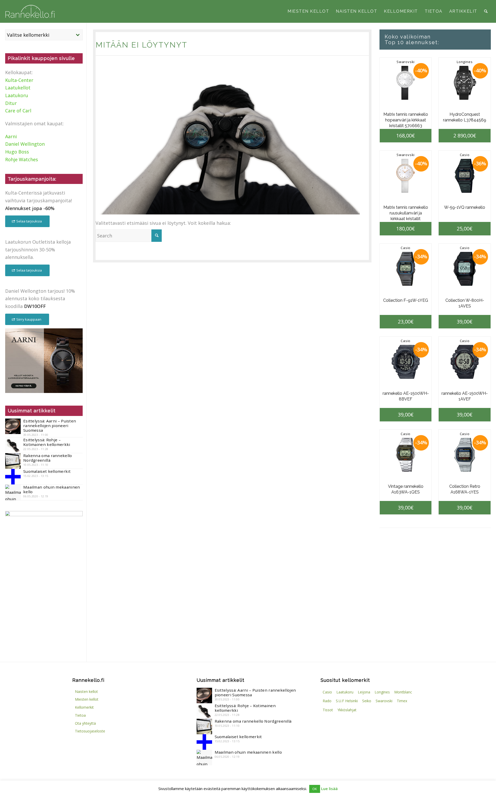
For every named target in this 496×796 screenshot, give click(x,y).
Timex (402, 700)
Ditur (11, 103)
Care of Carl (18, 110)
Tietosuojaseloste (90, 731)
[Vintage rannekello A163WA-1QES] (405, 455)
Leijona (364, 692)
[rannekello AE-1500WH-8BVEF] (405, 362)
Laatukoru (16, 95)
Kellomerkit (84, 707)
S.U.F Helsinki (347, 700)
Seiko (366, 700)
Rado (327, 700)
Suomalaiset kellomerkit (47, 471)
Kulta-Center (19, 80)
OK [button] (314, 788)
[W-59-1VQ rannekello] (464, 176)
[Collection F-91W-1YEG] (405, 269)
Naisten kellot (86, 691)
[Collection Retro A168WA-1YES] (464, 455)
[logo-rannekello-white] (30, 11)
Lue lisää (329, 788)
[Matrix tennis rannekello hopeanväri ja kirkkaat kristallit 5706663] (405, 83)
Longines (464, 61)
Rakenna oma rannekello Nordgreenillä (47, 458)
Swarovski (406, 61)
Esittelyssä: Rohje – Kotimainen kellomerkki (46, 442)
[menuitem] (308, 11)
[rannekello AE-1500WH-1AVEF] (464, 362)
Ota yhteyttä (85, 723)
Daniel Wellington (25, 144)
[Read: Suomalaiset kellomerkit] (13, 476)
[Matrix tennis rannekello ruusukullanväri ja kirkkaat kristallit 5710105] (405, 176)
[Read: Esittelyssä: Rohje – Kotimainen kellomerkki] (13, 445)
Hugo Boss (17, 152)
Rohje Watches (21, 159)
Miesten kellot (86, 699)
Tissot (328, 709)
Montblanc (403, 692)
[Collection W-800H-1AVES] (464, 269)
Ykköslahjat (347, 709)
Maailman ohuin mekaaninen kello (51, 489)
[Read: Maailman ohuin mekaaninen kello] (13, 492)
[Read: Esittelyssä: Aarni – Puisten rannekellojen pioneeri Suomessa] (13, 426)
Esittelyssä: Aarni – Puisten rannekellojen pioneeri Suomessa (49, 425)
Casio (465, 154)
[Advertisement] (44, 610)
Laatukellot (17, 87)
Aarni (11, 136)
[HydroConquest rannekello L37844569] (464, 83)
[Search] (486, 11)
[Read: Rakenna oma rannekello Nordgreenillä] (13, 461)
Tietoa (80, 715)
